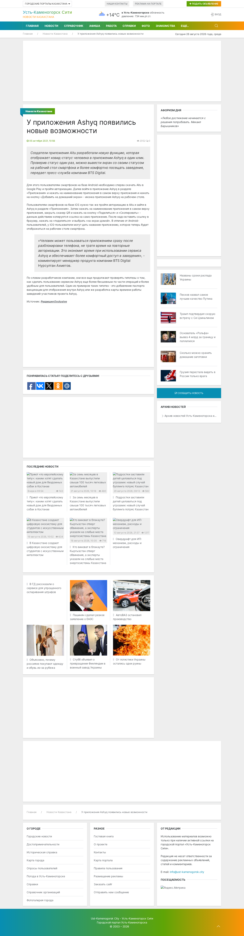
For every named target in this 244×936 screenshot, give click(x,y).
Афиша (94, 25)
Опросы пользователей (42, 868)
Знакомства (165, 25)
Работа (111, 25)
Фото (146, 25)
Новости (51, 25)
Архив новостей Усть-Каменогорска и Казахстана (191, 415)
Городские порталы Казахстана (46, 3)
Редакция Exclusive (54, 301)
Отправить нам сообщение (111, 892)
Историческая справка (42, 852)
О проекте (100, 844)
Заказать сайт (103, 884)
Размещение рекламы (108, 876)
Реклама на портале (148, 3)
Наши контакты (117, 3)
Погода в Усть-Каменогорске (46, 876)
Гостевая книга (104, 836)
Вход (218, 14)
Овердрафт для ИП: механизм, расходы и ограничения (127, 543)
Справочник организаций (43, 892)
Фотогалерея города (40, 900)
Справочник (73, 25)
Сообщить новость (190, 393)
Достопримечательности (43, 844)
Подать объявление (204, 3)
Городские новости (39, 836)
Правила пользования (108, 868)
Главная (32, 25)
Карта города (35, 860)
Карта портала (103, 860)
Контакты (100, 852)
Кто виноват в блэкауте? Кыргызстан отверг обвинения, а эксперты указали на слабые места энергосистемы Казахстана (88, 554)
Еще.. (185, 25)
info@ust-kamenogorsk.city (187, 871)
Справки (129, 25)
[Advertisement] (122, 71)
